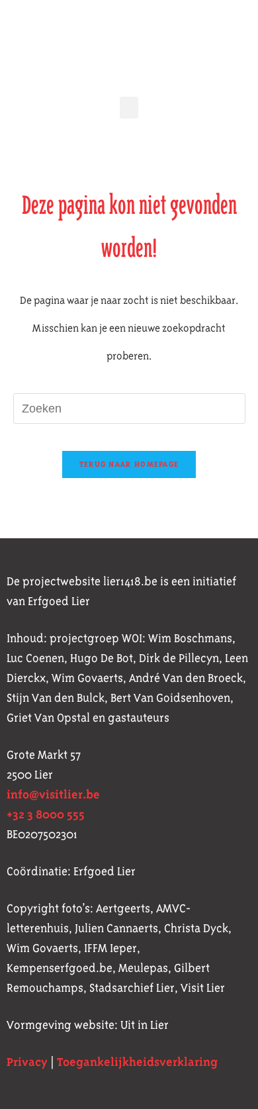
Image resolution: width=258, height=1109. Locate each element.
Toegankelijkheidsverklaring (137, 1062)
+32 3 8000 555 (46, 814)
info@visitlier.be (53, 794)
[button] (129, 108)
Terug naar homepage (129, 464)
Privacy (27, 1062)
